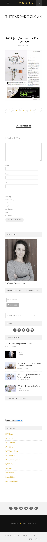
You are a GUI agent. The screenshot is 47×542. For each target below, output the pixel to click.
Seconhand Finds (11, 481)
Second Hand (10, 477)
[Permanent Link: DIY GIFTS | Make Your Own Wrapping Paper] (10, 380)
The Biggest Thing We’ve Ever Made (19, 343)
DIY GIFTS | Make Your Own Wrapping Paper (28, 376)
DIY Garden (10, 442)
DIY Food (9, 438)
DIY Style (9, 464)
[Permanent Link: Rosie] (10, 357)
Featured (8, 468)
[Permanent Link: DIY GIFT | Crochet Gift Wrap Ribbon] (10, 391)
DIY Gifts (9, 447)
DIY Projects (10, 455)
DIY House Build (11, 451)
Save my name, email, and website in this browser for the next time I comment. (10, 206)
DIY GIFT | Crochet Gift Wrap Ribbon (28, 387)
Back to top (34, 539)
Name (7, 165)
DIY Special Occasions (13, 460)
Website (8, 183)
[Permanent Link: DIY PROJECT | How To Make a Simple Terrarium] (10, 368)
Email (7, 174)
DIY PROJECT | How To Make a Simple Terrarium (29, 364)
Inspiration (9, 472)
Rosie (19, 352)
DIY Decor (9, 434)
